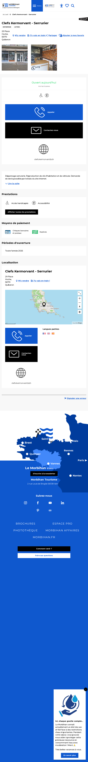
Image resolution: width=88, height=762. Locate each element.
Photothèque (25, 530)
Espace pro (62, 523)
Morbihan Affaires (62, 530)
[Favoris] (67, 5)
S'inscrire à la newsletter (44, 474)
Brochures (25, 523)
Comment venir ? (44, 549)
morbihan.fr (44, 537)
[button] (73, 5)
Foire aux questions (44, 555)
